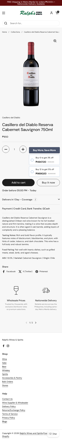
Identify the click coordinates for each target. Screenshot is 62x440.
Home (4, 32)
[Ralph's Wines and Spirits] (31, 13)
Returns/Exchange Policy (13, 410)
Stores (5, 385)
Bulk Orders (7, 381)
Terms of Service (10, 414)
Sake (4, 363)
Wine (4, 359)
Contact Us (7, 399)
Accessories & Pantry (12, 378)
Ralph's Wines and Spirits (31, 433)
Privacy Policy (8, 417)
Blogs (4, 421)
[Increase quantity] (23, 149)
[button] (57, 13)
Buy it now (48, 182)
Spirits (5, 374)
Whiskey (6, 370)
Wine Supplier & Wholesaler (15, 402)
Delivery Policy (9, 406)
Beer (4, 366)
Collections (15, 32)
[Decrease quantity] (5, 149)
